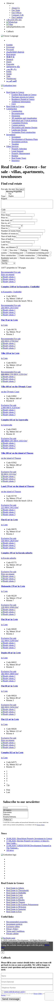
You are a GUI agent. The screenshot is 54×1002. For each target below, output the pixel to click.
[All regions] (15, 810)
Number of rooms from (10, 231)
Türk (8, 76)
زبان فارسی (11, 69)
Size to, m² (5, 223)
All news (10, 850)
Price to (4, 218)
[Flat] (15, 194)
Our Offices (16, 13)
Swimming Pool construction (24, 132)
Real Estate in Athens (15, 888)
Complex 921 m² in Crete (12, 752)
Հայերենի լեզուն (15, 52)
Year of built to (7, 239)
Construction (11, 109)
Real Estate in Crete (14, 895)
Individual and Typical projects (24, 120)
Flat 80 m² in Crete (9, 686)
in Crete (4, 325)
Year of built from (8, 236)
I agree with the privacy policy (14, 992)
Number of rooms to (9, 233)
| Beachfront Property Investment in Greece (29, 838)
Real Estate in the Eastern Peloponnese (22, 904)
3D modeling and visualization (24, 118)
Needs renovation (27, 258)
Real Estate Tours (19, 158)
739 (7, 785)
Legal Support (17, 151)
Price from (5, 215)
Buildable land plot (9, 258)
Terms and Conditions (15, 931)
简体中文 (10, 57)
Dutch (8, 62)
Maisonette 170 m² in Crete (13, 586)
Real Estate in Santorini (16, 909)
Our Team (16, 10)
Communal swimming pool (37, 253)
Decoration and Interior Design (24, 127)
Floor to (4, 228)
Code (3, 210)
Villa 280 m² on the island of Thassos (17, 453)
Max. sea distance (8, 247)
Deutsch (9, 59)
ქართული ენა (13, 67)
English (9, 45)
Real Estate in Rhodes (15, 900)
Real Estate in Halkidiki (16, 893)
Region (4, 198)
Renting (15, 156)
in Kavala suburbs (8, 558)
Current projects (18, 125)
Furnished (34, 250)
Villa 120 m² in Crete (10, 353)
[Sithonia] (15, 815)
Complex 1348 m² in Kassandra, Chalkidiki (20, 287)
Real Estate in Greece (15, 92)
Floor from (5, 226)
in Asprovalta (6, 425)
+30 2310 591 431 (14, 20)
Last (8, 792)
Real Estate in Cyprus (15, 106)
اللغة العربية (11, 81)
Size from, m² (6, 220)
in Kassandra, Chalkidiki (11, 292)
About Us (16, 8)
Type (3, 196)
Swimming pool (16, 253)
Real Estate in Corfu (14, 897)
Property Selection (19, 149)
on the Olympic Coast (10, 392)
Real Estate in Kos (14, 911)
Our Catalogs (17, 17)
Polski (8, 71)
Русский (10, 49)
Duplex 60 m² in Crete (11, 653)
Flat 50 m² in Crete (9, 619)
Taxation (15, 144)
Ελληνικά (10, 47)
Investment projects (20, 142)
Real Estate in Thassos (15, 902)
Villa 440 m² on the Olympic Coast (16, 386)
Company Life (18, 15)
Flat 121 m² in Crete (10, 719)
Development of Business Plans (25, 139)
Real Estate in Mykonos (16, 907)
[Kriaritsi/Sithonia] (15, 817)
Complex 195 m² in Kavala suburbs (16, 553)
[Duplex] (15, 196)
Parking (24, 250)
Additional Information (21, 102)
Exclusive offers (13, 926)
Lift (5, 250)
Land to (4, 244)
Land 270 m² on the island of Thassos (17, 486)
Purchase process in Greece (23, 97)
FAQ (14, 104)
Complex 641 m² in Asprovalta (14, 420)
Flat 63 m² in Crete (9, 520)
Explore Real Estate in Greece (24, 94)
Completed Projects (20, 123)
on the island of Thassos (11, 458)
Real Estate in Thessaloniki (17, 890)
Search (4, 261)
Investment (10, 134)
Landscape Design (19, 130)
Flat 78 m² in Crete (9, 320)
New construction (8, 255)
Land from (5, 242)
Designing (16, 116)
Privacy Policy (41, 824)
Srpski (9, 74)
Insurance (16, 160)
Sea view (13, 250)
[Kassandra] (15, 812)
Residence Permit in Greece (23, 99)
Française (10, 64)
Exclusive (42, 258)
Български (11, 54)
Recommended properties (16, 922)
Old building (43, 255)
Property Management (21, 153)
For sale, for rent (8, 189)
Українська (11, 78)
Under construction (27, 255)
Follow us (7, 820)
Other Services (12, 146)
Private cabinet (12, 933)
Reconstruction (18, 113)
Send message (11, 999)
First (8, 790)
